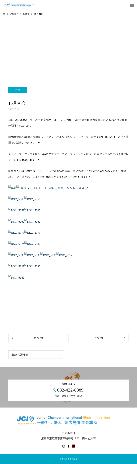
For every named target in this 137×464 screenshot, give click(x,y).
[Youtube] (73, 446)
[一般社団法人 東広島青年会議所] (21, 5)
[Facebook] (68, 446)
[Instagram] (63, 446)
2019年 (18, 90)
